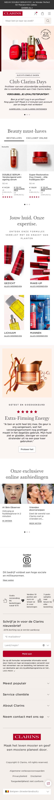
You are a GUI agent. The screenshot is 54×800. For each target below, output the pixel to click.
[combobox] (27, 645)
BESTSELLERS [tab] (14, 138)
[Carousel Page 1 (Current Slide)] (24, 114)
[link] (19, 189)
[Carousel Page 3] (29, 114)
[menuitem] (35, 13)
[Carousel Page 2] (27, 114)
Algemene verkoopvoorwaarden (27, 771)
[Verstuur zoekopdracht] (48, 21)
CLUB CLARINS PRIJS (19, 189)
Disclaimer (36, 776)
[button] (48, 783)
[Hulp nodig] (48, 783)
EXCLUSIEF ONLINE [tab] (37, 138)
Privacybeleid (20, 776)
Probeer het (27, 449)
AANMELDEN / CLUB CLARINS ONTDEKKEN (28, 109)
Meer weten (8, 580)
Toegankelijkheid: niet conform (27, 781)
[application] (13, 505)
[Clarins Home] (12, 13)
